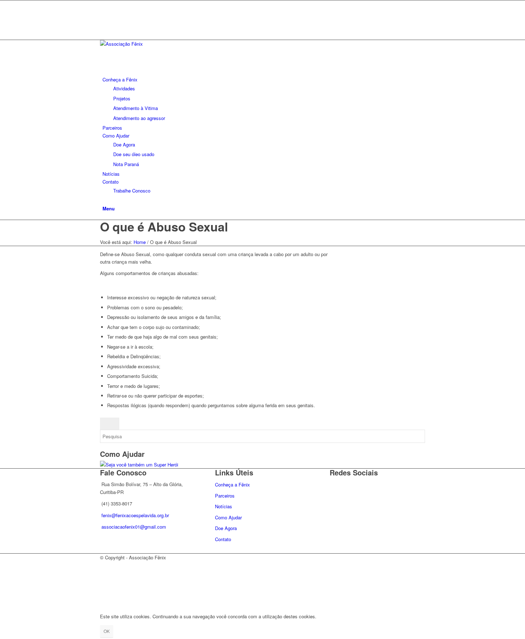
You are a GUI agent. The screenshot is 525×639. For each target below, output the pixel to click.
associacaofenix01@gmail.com (133, 526)
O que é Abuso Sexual (164, 226)
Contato (223, 539)
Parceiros (225, 495)
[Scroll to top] (2, 604)
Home (140, 242)
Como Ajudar (228, 517)
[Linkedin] (104, 20)
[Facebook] (104, 4)
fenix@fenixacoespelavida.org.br (135, 515)
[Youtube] (104, 28)
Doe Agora (226, 528)
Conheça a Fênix (232, 484)
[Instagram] (104, 12)
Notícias (223, 506)
